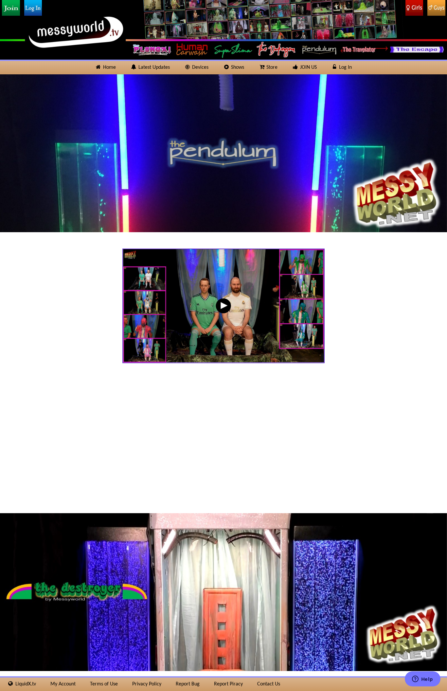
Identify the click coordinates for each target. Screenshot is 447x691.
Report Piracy (228, 684)
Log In (345, 67)
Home (109, 67)
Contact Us (268, 684)
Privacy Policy (146, 684)
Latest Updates (153, 67)
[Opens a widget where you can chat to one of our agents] (422, 679)
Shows (237, 67)
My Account (63, 684)
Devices (199, 67)
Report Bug (188, 684)
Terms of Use (104, 684)
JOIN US (308, 67)
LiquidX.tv (25, 684)
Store (271, 67)
